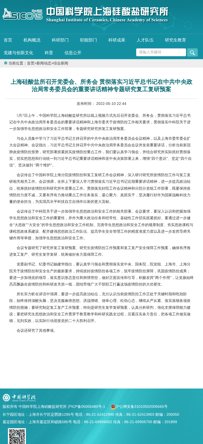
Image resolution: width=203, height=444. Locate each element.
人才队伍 (145, 40)
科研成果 (116, 40)
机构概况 (32, 40)
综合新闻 (60, 63)
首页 (8, 40)
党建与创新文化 (18, 52)
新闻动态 (43, 63)
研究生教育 (175, 40)
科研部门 (60, 40)
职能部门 (88, 40)
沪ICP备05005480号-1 (87, 406)
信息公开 (72, 52)
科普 (49, 52)
